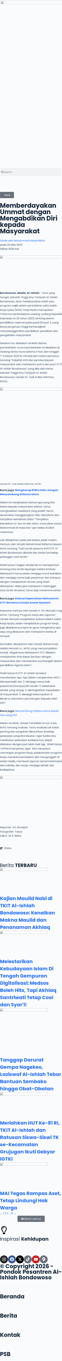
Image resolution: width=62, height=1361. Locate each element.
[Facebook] (12, 1259)
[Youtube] (36, 1259)
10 (12, 1213)
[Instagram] (4, 1259)
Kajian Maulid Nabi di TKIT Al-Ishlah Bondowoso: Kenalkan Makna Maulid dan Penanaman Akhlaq (27, 913)
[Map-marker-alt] (44, 1259)
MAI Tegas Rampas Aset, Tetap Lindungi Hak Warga (30, 1200)
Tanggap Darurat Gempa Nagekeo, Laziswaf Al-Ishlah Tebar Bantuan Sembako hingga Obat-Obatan (30, 1074)
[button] (31, 181)
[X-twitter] (20, 1259)
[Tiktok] (28, 1259)
